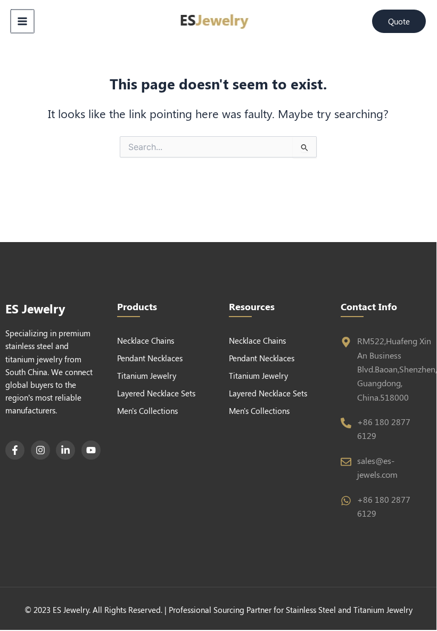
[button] (399, 22)
